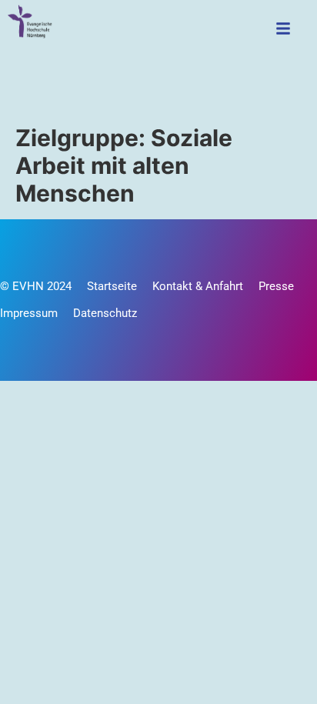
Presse (276, 286)
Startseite (112, 286)
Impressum (29, 313)
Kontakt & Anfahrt (197, 286)
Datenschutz (105, 313)
